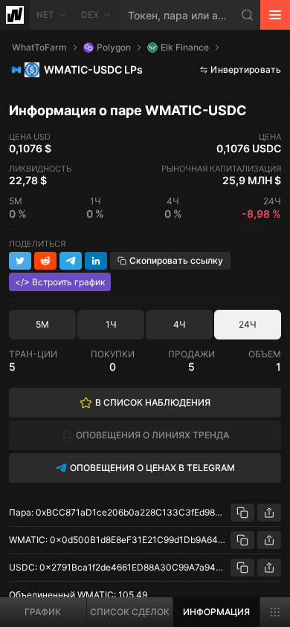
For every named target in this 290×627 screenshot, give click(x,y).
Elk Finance (185, 47)
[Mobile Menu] (275, 15)
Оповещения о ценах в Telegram (152, 467)
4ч (179, 324)
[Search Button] (247, 15)
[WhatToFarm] (15, 15)
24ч (248, 324)
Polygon (114, 47)
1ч (111, 324)
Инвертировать (245, 69)
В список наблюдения (152, 402)
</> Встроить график (60, 281)
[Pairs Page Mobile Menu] (275, 612)
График (43, 611)
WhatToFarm (39, 47)
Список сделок (130, 611)
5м (42, 324)
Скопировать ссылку (176, 260)
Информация (216, 611)
